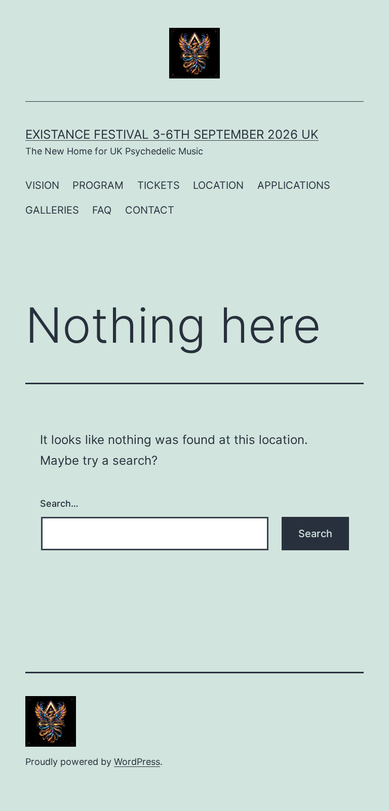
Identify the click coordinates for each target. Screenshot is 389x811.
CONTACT (149, 210)
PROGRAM (98, 185)
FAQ (101, 210)
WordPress (137, 761)
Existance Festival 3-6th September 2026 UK (172, 134)
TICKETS (158, 185)
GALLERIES (52, 210)
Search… (59, 503)
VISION (42, 185)
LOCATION (218, 185)
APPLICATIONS (293, 185)
